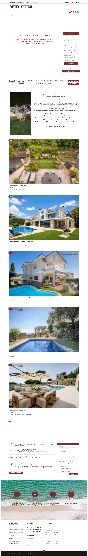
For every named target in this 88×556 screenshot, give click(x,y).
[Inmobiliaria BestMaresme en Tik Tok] (72, 12)
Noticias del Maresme (21, 456)
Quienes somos (50, 7)
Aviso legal (29, 544)
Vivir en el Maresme (20, 463)
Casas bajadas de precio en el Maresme (25, 449)
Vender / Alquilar (59, 7)
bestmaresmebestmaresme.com (17, 2)
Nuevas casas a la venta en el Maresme (25, 442)
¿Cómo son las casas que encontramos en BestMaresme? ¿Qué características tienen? (56, 117)
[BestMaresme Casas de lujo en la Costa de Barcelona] (21, 7)
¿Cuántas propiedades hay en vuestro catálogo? (56, 115)
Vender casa (71, 71)
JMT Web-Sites (34, 553)
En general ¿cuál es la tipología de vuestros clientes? (56, 119)
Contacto (66, 7)
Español (28, 2)
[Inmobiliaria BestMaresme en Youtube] (74, 12)
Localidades (42, 7)
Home (10, 14)
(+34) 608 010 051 (73, 83)
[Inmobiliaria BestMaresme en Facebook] (70, 12)
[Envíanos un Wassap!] (78, 12)
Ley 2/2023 (38, 542)
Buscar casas (71, 63)
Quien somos (30, 545)
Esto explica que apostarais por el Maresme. (56, 113)
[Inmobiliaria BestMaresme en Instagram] (75, 12)
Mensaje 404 (15, 14)
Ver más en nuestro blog (15, 472)
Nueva (10, 140)
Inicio (28, 542)
